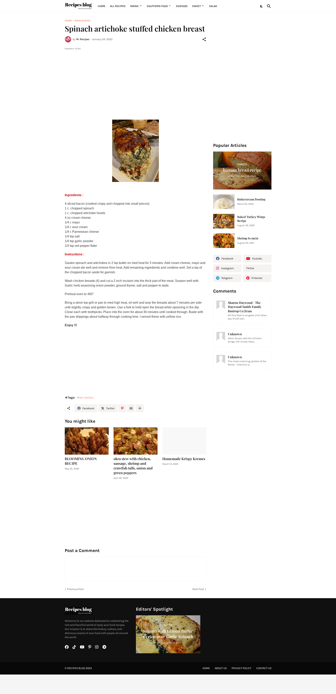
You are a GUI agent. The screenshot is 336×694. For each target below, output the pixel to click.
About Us (221, 668)
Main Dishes (82, 20)
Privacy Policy (241, 668)
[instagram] (97, 647)
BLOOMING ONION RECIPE (81, 461)
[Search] (268, 6)
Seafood (181, 6)
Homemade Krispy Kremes (183, 459)
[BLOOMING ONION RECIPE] (87, 441)
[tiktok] (74, 647)
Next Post (198, 589)
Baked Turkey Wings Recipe (251, 219)
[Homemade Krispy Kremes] (184, 441)
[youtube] (82, 647)
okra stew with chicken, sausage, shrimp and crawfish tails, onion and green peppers (133, 466)
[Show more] (140, 408)
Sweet (196, 6)
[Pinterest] (122, 408)
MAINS (134, 6)
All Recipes (118, 6)
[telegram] (104, 647)
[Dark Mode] (261, 6)
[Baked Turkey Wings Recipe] (223, 221)
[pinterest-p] (89, 647)
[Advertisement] (135, 78)
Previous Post (75, 589)
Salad (213, 6)
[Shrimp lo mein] (223, 240)
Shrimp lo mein (247, 238)
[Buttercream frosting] (223, 201)
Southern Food (157, 6)
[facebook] (67, 647)
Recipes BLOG (76, 668)
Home (101, 6)
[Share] (204, 39)
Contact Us (263, 668)
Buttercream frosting (251, 199)
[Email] (131, 408)
